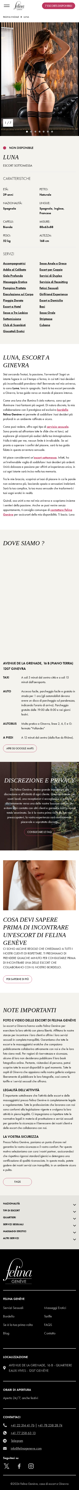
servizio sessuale (57, 427)
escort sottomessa (45, 457)
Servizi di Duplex (51, 276)
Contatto (49, 1333)
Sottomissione (12, 319)
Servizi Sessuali (13, 1308)
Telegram (17, 1440)
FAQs (17, 1181)
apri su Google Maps (20, 748)
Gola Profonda (13, 276)
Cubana (45, 325)
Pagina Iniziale (11, 16)
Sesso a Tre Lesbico (15, 313)
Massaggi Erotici (55, 1308)
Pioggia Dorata (13, 300)
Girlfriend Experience (54, 294)
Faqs (48, 1324)
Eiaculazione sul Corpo (18, 294)
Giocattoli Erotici (14, 331)
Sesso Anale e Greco (53, 263)
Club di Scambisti (14, 325)
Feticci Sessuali (49, 288)
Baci (42, 306)
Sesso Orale (47, 313)
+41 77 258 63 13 (23, 1433)
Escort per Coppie (51, 269)
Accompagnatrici (14, 263)
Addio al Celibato (14, 269)
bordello (62, 410)
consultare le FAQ (39, 832)
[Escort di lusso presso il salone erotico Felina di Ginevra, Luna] (39, 80)
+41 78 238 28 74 (50, 1425)
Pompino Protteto (14, 288)
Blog (6, 1333)
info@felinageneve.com (26, 1448)
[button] (56, 1481)
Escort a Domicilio (51, 300)
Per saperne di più (17, 979)
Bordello (8, 1316)
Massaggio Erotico (15, 282)
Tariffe (48, 1316)
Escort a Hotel (12, 306)
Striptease (46, 319)
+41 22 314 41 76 (23, 1425)
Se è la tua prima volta (18, 1324)
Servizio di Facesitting (54, 282)
